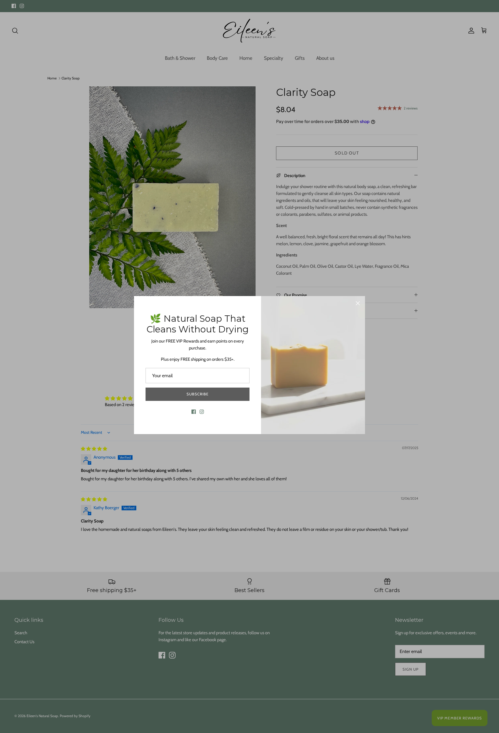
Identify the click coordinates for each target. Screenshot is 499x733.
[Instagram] (202, 412)
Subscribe (197, 394)
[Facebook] (193, 412)
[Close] (357, 303)
